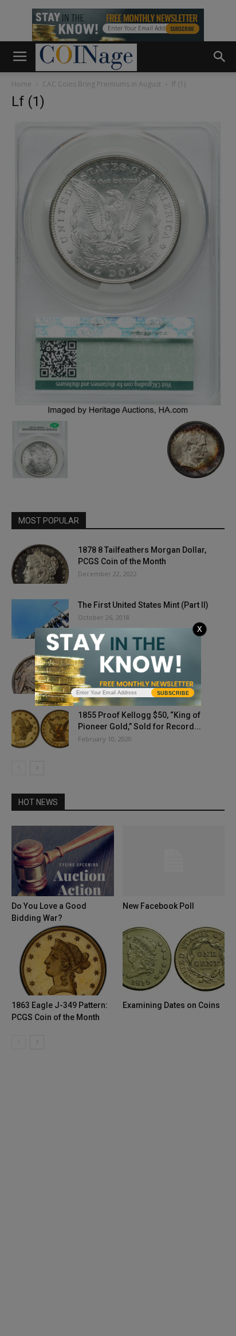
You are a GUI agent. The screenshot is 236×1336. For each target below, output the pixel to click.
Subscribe (173, 693)
